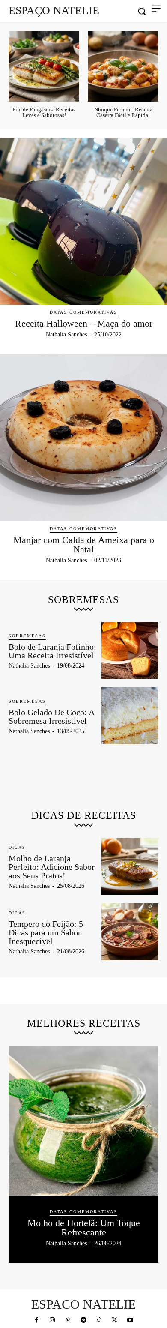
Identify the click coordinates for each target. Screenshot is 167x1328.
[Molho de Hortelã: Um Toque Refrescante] (83, 1121)
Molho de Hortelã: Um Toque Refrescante (83, 1227)
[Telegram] (83, 1320)
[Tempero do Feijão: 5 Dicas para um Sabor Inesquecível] (129, 931)
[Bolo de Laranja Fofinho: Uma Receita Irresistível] (129, 650)
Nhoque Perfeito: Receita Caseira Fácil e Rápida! (123, 112)
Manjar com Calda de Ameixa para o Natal (83, 544)
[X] (114, 1320)
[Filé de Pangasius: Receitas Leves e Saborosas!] (44, 66)
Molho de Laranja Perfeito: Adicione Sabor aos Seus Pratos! (52, 867)
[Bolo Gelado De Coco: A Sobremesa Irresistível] (129, 715)
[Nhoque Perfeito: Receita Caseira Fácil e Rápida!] (123, 66)
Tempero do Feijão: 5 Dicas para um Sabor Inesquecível (46, 932)
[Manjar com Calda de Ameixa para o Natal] (83, 437)
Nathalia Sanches (66, 334)
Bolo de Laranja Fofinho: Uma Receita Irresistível (52, 651)
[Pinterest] (67, 1320)
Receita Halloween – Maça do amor (83, 323)
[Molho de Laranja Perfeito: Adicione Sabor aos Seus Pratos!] (129, 866)
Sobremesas (27, 635)
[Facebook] (37, 1320)
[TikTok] (99, 1320)
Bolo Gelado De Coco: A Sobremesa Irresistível (52, 716)
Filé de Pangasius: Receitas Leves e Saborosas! (43, 112)
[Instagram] (52, 1320)
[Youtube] (130, 1320)
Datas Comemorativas (83, 312)
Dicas (17, 847)
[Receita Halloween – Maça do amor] (83, 221)
